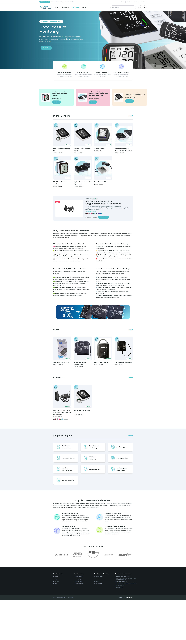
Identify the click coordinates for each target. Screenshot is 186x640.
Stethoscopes (78, 581)
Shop (56, 7)
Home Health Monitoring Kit (61, 150)
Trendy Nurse (65, 7)
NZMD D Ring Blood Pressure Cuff (80, 364)
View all (130, 116)
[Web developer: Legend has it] (130, 597)
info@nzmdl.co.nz (120, 585)
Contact (84, 7)
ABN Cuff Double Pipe (101, 362)
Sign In (135, 1)
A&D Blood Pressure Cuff (61, 362)
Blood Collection (79, 583)
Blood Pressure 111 (100, 182)
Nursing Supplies (79, 579)
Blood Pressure (75, 7)
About (122, 1)
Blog (129, 1)
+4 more (66, 419)
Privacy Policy (99, 576)
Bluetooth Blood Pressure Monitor (82, 150)
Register (143, 1)
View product (103, 217)
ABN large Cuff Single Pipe (123, 362)
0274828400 (119, 587)
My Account (99, 583)
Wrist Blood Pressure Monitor (60, 183)
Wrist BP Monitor (99, 149)
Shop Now (46, 48)
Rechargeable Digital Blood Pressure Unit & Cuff (123, 150)
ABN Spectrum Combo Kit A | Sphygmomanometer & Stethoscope (103, 202)
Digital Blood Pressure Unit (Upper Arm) (82, 183)
